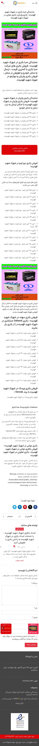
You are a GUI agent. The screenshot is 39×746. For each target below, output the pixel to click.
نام (35, 608)
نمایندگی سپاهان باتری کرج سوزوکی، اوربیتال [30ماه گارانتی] (21, 693)
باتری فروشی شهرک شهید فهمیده (19, 310)
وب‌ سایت (34, 627)
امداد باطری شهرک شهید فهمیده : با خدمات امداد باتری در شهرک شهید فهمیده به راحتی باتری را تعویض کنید (20, 537)
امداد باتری (19, 529)
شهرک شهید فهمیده (28, 501)
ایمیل (34, 617)
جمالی (23, 547)
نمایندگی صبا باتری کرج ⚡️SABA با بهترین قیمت (19, 699)
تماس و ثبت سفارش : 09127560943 (19, 150)
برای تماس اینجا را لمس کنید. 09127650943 (19, 736)
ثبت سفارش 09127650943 (6, 628)
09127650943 (27, 681)
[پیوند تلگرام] (14, 507)
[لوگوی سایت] (19, 3)
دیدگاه (34, 583)
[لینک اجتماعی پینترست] (25, 507)
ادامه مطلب (19, 561)
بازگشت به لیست (19, 516)
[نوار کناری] (36, 226)
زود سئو (15, 742)
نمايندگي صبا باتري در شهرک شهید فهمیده (20, 64)
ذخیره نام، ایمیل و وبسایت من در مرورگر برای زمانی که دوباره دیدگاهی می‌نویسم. (20, 637)
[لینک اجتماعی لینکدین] (20, 507)
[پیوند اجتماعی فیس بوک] (35, 507)
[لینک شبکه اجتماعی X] (30, 507)
